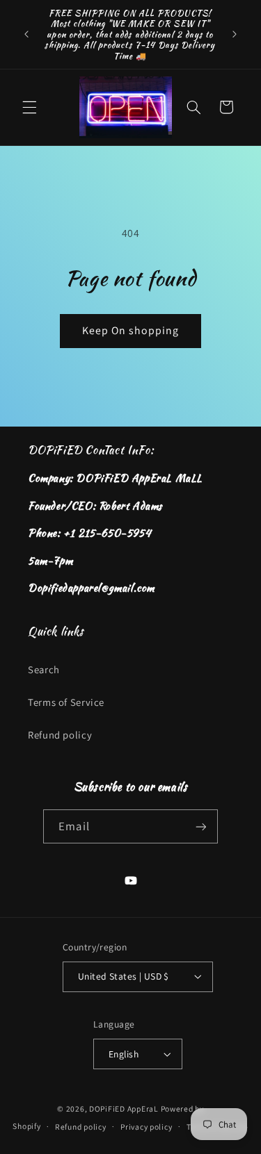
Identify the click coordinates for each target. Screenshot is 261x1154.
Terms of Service (66, 702)
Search (44, 669)
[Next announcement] (234, 34)
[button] (29, 107)
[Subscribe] (200, 826)
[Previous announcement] (26, 34)
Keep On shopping (131, 330)
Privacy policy (146, 1126)
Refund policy (60, 734)
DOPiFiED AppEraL (124, 1108)
